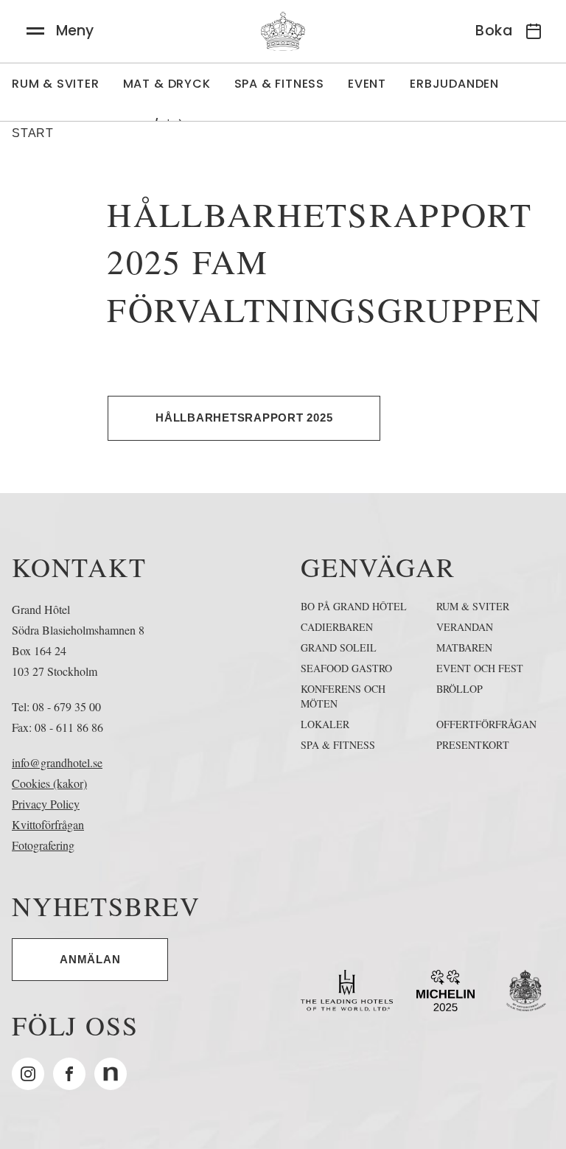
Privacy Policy (46, 803)
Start (33, 133)
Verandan (464, 627)
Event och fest (479, 668)
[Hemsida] (283, 31)
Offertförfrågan (486, 724)
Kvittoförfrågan (48, 824)
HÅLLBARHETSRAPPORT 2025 (244, 417)
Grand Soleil (339, 647)
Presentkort (472, 745)
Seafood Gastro (346, 668)
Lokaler (325, 724)
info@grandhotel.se (57, 762)
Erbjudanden (454, 83)
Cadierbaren (337, 627)
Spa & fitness (338, 745)
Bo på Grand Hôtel (354, 606)
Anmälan (90, 959)
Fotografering (43, 845)
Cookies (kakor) (49, 783)
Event (367, 83)
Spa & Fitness (279, 83)
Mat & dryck (167, 83)
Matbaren (464, 647)
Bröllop (459, 689)
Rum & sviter (55, 83)
